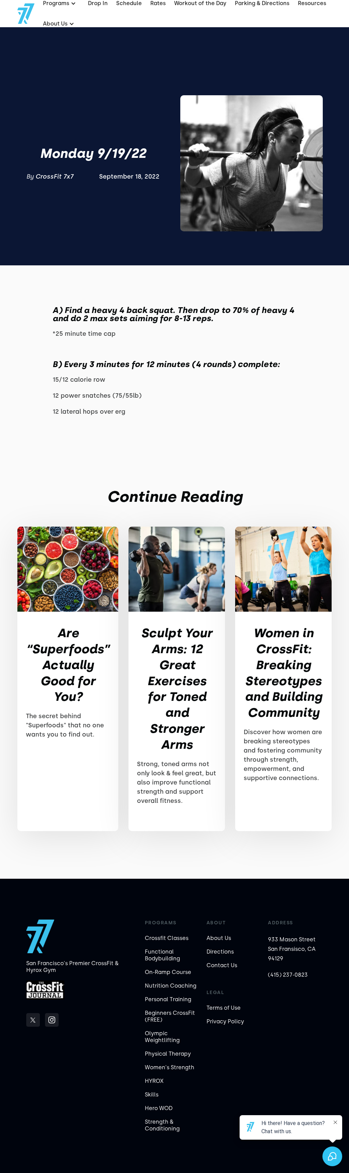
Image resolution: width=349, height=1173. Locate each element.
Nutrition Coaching (170, 985)
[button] (57, 24)
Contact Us (222, 965)
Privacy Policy (225, 1021)
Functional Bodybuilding (162, 955)
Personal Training (168, 999)
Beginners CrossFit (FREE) (170, 1016)
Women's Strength (169, 1067)
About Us (219, 938)
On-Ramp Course (168, 972)
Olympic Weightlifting (162, 1036)
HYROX (154, 1081)
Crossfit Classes (166, 938)
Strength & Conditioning (162, 1125)
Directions (220, 951)
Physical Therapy (168, 1054)
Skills (151, 1094)
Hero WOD (158, 1108)
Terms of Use (224, 1008)
